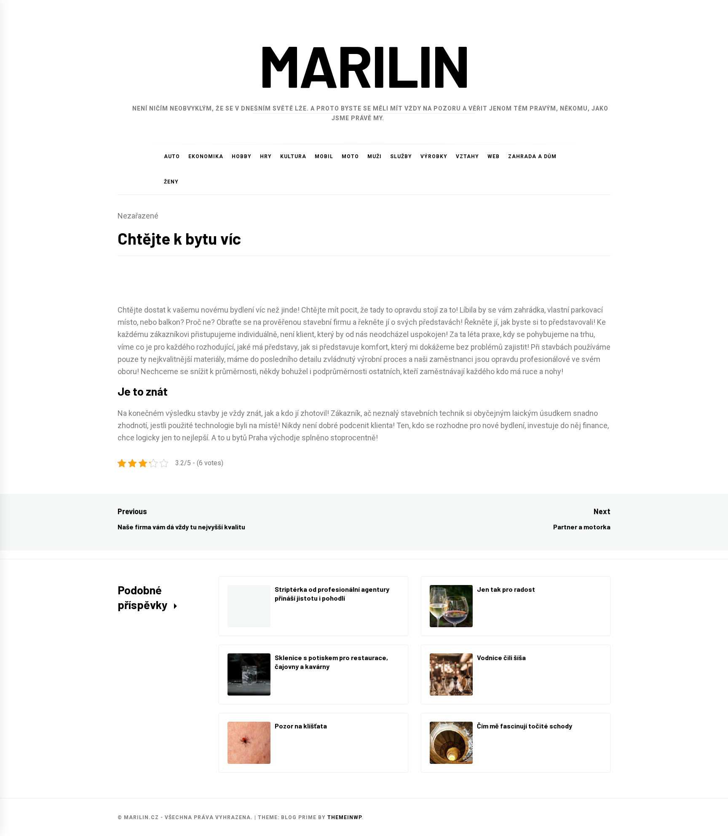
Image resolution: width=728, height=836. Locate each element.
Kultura (293, 156)
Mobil (324, 156)
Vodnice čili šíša (501, 657)
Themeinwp (344, 817)
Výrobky (433, 156)
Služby (401, 156)
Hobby (242, 156)
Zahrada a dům (532, 156)
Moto (350, 156)
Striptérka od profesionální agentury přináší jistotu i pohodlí (332, 593)
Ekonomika (205, 156)
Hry (266, 156)
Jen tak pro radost (506, 589)
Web (493, 156)
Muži (374, 156)
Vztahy (467, 156)
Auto (172, 156)
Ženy (171, 182)
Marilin (364, 65)
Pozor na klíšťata (301, 726)
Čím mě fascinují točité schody (524, 726)
